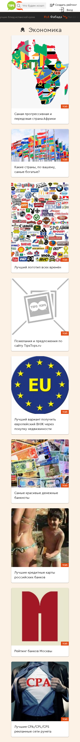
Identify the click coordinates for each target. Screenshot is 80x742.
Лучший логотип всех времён (37, 267)
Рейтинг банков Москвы (33, 651)
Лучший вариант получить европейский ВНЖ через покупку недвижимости (35, 424)
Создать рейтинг (66, 4)
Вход (70, 10)
